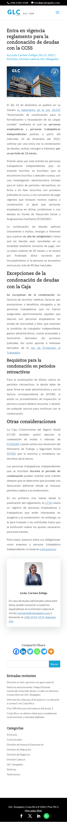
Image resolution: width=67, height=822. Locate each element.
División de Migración (19, 749)
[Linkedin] (23, 651)
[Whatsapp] (37, 651)
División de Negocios (18, 754)
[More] (51, 651)
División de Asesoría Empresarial (25, 744)
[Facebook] (16, 651)
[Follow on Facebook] (21, 816)
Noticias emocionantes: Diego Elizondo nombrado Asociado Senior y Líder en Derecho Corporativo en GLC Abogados (32, 691)
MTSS (11, 453)
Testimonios (13, 774)
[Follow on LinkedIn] (38, 816)
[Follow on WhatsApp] (46, 816)
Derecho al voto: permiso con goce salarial (30, 682)
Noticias (11, 769)
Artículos (12, 59)
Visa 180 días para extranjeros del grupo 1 (30, 708)
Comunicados (14, 739)
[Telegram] (44, 651)
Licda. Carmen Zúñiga (23, 55)
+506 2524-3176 (33, 617)
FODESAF (13, 444)
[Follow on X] (30, 816)
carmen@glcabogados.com (33, 613)
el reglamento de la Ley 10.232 (38, 109)
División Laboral (29, 59)
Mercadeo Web (33, 810)
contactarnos (48, 549)
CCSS (48, 502)
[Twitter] (30, 651)
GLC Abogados (49, 59)
